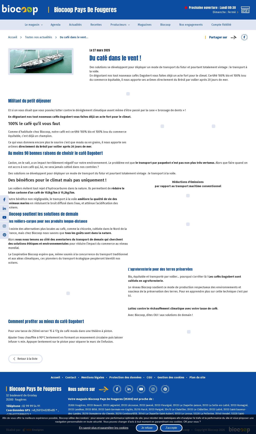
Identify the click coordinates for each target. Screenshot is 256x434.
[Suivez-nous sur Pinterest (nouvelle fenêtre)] (4, 234)
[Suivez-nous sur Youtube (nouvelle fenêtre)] (4, 217)
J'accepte (171, 427)
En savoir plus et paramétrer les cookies (103, 427)
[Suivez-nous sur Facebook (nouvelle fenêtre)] (4, 199)
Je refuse (147, 427)
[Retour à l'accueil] (20, 9)
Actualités (75, 24)
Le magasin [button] (32, 24)
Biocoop (165, 24)
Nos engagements (191, 24)
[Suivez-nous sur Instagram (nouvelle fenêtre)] (4, 225)
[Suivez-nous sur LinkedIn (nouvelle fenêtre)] (4, 208)
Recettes (96, 24)
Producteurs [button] (118, 24)
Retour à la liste (27, 358)
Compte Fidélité (221, 24)
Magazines (145, 24)
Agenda (55, 24)
